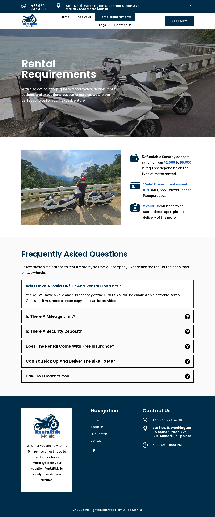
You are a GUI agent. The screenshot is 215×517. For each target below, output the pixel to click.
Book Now (179, 20)
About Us (84, 17)
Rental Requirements (115, 17)
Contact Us (122, 25)
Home (65, 17)
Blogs (102, 25)
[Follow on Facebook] (190, 7)
